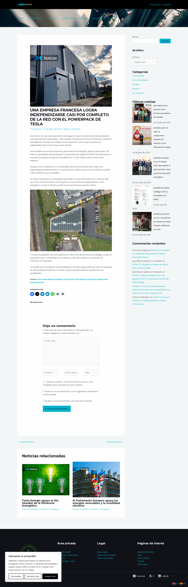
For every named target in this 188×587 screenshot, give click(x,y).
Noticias (82, 18)
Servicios (51, 18)
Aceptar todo (50, 576)
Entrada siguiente (115, 441)
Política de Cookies (105, 558)
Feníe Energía (143, 558)
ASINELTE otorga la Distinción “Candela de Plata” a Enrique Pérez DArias (151, 300)
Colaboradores (68, 18)
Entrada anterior (26, 441)
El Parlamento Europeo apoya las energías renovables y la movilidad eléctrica (96, 503)
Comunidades (138, 75)
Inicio (21, 18)
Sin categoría (138, 93)
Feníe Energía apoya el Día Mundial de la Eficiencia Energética (40, 503)
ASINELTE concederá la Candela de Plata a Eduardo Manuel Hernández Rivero (150, 253)
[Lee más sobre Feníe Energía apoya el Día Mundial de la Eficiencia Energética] (45, 479)
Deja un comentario (72, 129)
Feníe (139, 555)
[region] (33, 567)
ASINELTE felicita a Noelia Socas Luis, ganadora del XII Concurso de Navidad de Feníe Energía (150, 278)
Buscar (135, 36)
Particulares (97, 18)
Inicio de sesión (64, 552)
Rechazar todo (33, 576)
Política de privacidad (106, 555)
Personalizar (16, 576)
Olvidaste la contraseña (67, 555)
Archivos (136, 57)
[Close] (58, 554)
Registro (167, 4)
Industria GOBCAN (145, 552)
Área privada (155, 4)
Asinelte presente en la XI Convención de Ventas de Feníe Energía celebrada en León (161, 222)
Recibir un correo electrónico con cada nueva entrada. (68, 401)
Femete (140, 561)
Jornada (135, 84)
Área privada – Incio (66, 561)
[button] (42, 18)
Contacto (113, 18)
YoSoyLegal (142, 564)
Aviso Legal (102, 552)
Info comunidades (140, 80)
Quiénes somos (34, 18)
